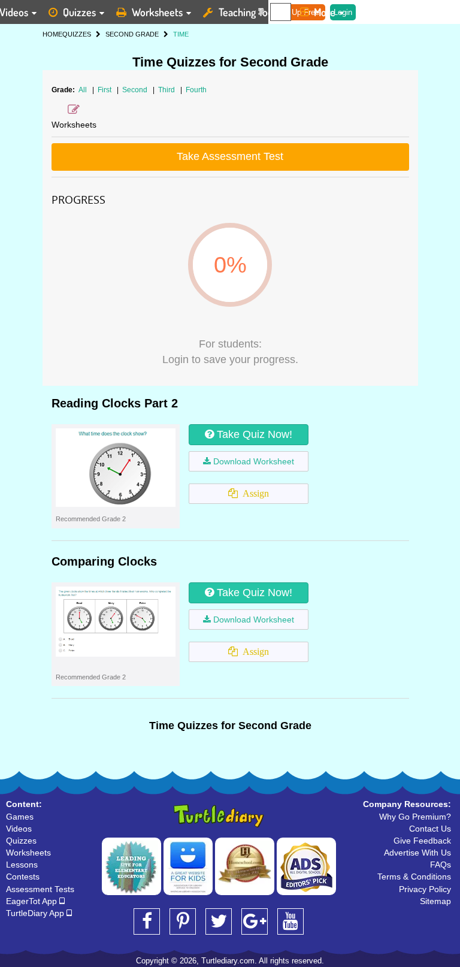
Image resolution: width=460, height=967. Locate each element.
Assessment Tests (40, 889)
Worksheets (157, 12)
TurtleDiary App (36, 913)
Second (135, 90)
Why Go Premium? (415, 816)
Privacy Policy (425, 889)
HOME (52, 34)
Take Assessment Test (230, 156)
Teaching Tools (249, 12)
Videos (19, 828)
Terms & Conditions (414, 876)
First (105, 90)
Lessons (22, 864)
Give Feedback (422, 840)
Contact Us (430, 828)
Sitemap (435, 901)
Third (167, 90)
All (82, 90)
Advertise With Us (417, 852)
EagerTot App (32, 901)
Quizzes (79, 12)
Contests (23, 876)
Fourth (196, 90)
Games (20, 816)
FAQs (440, 864)
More (324, 12)
